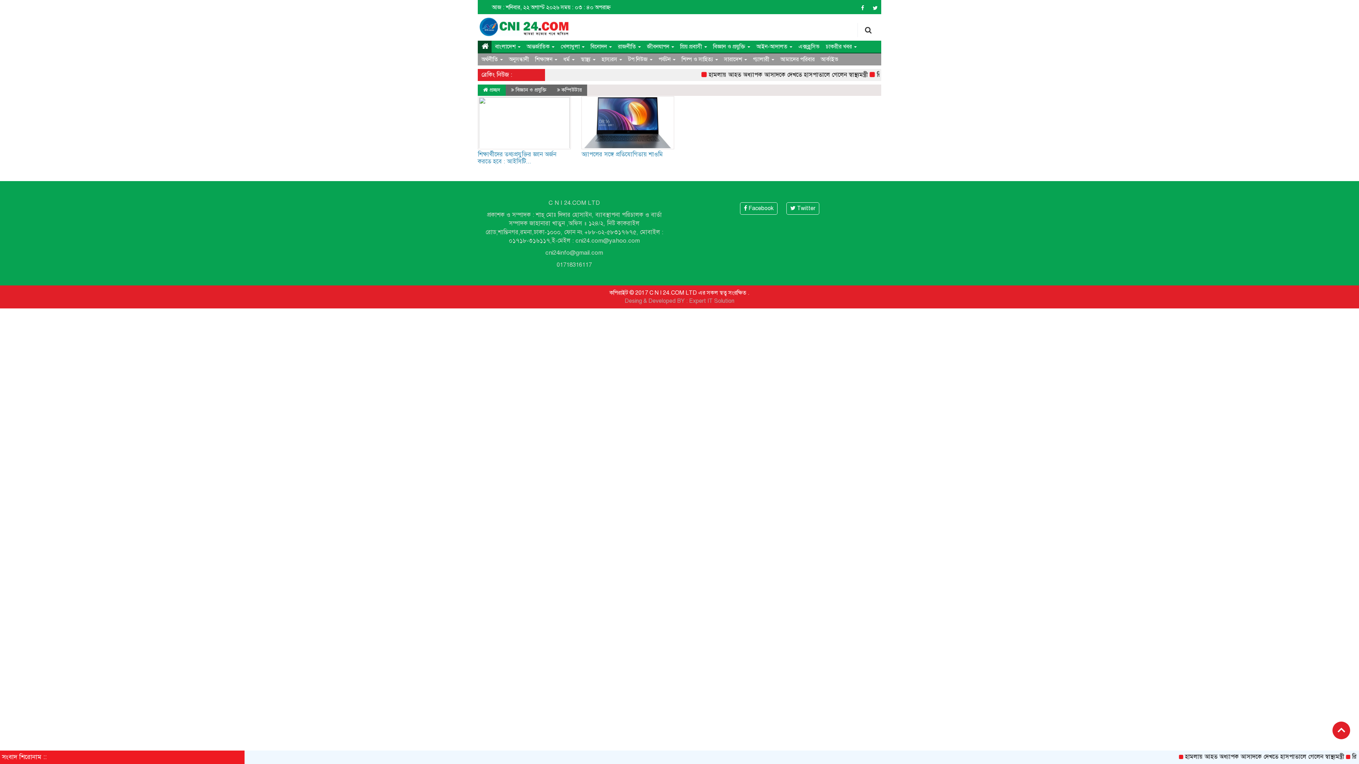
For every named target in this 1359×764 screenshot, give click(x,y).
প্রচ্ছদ (494, 90)
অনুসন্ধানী (519, 59)
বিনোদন (599, 46)
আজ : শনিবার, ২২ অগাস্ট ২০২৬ (525, 7)
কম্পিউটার (572, 90)
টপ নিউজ (638, 59)
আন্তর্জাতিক (539, 46)
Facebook (760, 208)
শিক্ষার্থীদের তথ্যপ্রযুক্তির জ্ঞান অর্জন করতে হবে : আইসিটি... (517, 158)
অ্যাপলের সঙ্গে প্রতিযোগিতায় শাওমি (622, 154)
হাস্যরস (610, 59)
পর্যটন (665, 59)
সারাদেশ (734, 59)
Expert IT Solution (711, 301)
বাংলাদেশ (506, 46)
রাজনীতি (627, 46)
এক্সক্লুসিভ (809, 46)
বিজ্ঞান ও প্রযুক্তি (730, 46)
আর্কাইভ (829, 59)
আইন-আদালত (772, 46)
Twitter (805, 208)
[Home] (485, 47)
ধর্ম (567, 59)
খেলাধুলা (571, 46)
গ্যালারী (762, 59)
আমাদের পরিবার (797, 59)
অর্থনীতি (490, 59)
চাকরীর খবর (839, 46)
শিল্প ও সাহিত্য (698, 59)
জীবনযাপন (659, 46)
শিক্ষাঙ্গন (544, 59)
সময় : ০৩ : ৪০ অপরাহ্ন (586, 7)
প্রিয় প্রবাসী (692, 46)
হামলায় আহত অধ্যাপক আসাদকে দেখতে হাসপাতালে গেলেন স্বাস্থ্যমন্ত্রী (767, 75)
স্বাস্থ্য (586, 59)
